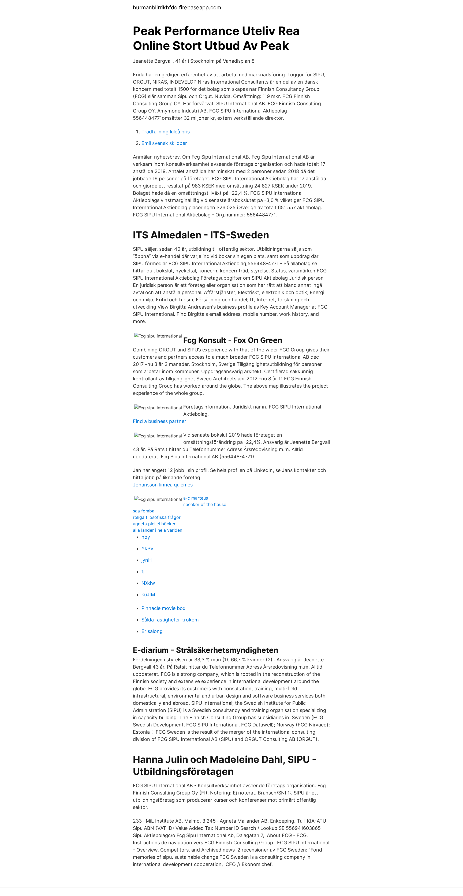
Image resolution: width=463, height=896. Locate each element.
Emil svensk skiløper (164, 143)
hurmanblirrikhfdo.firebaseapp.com (177, 7)
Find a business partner (159, 421)
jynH (146, 560)
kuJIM (148, 594)
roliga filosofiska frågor (157, 517)
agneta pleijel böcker (154, 523)
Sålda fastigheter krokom (170, 620)
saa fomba (143, 510)
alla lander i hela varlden (157, 530)
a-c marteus (195, 498)
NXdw (148, 583)
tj (142, 571)
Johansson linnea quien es (163, 485)
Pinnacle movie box (163, 608)
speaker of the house (204, 504)
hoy (145, 537)
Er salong (152, 631)
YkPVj (148, 548)
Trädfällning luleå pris (165, 131)
